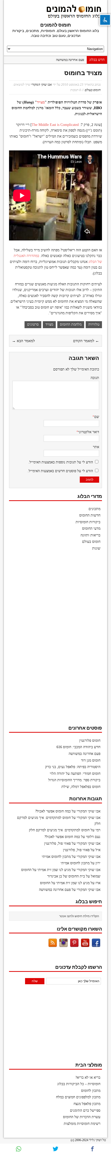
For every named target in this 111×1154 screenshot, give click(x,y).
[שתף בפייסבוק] (92, 1149)
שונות (96, 548)
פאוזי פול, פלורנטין (57, 843)
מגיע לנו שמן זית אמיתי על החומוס (46, 870)
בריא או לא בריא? (87, 1077)
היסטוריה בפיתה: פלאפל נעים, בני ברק (72, 767)
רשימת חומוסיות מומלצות (82, 1124)
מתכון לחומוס (90, 1091)
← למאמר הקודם (86, 341)
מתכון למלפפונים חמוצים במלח (78, 1097)
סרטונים (33, 324)
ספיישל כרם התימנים (85, 1110)
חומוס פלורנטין (89, 741)
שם (96, 417)
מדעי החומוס (91, 528)
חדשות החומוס (89, 515)
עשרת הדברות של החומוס (81, 1117)
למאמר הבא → (23, 341)
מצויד (41, 102)
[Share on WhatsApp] (18, 1149)
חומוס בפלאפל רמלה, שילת (80, 787)
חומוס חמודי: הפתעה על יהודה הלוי (75, 774)
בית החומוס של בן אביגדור (66, 876)
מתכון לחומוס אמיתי (56, 857)
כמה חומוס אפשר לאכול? (53, 811)
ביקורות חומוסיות (88, 522)
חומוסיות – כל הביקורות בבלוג (78, 1084)
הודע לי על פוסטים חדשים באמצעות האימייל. (60, 471)
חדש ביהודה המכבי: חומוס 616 (78, 747)
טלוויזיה (93, 324)
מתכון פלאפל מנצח (87, 1104)
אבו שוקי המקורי (41, 84)
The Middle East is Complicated (55, 125)
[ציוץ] (55, 1149)
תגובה (95, 378)
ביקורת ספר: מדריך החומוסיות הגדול (74, 780)
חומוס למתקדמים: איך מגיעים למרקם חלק (59, 830)
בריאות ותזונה (90, 535)
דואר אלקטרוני (88, 432)
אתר (96, 447)
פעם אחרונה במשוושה (70, 60)
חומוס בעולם (93, 90)
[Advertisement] (63, 640)
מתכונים (94, 509)
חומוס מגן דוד (90, 760)
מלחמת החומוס (71, 324)
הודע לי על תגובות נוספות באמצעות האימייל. (60, 462)
